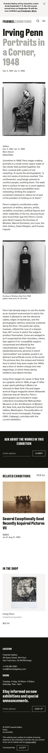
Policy (5, 730)
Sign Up (39, 709)
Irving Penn (8, 155)
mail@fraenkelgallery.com (14, 669)
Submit (39, 453)
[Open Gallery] (24, 109)
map (29, 661)
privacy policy (30, 742)
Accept (22, 748)
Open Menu (43, 21)
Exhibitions (23, 21)
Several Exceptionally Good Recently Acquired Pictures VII (23, 523)
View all (40, 475)
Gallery (6, 535)
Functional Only (9, 748)
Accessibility (8, 732)
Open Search (37, 21)
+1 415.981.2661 (10, 667)
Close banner (44, 4)
